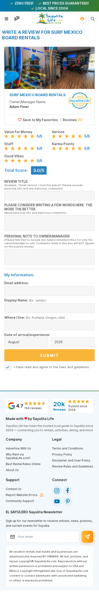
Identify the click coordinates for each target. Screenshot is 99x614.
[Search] (92, 18)
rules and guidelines (74, 367)
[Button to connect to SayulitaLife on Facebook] (68, 491)
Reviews (72, 120)
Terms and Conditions (67, 448)
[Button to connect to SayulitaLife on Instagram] (57, 491)
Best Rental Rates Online (23, 464)
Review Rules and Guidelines (72, 466)
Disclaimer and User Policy (71, 460)
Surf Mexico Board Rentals (37, 95)
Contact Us (13, 489)
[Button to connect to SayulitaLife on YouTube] (57, 501)
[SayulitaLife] (49, 18)
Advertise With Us (18, 448)
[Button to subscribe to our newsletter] (87, 537)
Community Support (20, 501)
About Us (12, 470)
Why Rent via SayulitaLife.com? (18, 456)
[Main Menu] (6, 18)
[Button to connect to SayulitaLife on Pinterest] (68, 501)
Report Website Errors (21, 495)
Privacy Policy (62, 454)
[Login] (82, 18)
